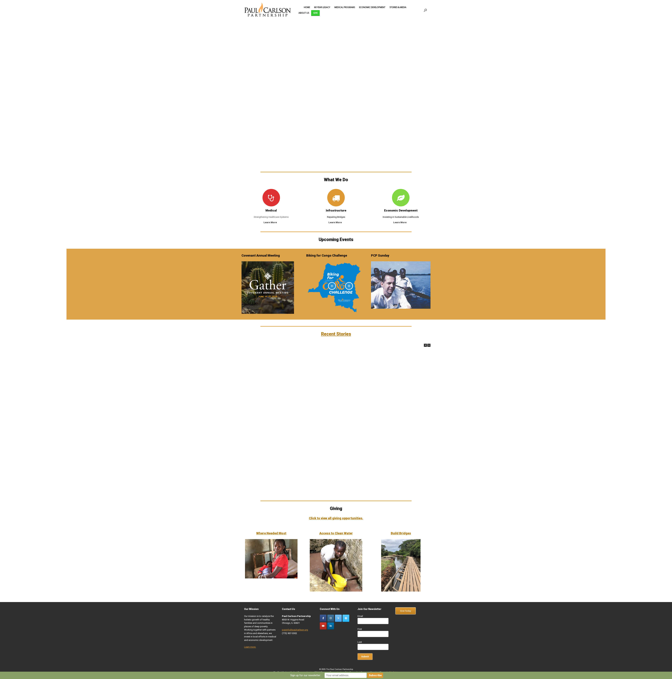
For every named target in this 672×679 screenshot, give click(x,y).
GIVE (315, 12)
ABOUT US (304, 12)
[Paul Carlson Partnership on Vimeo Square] (345, 618)
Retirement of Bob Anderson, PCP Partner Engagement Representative (399, 453)
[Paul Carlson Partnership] (267, 10)
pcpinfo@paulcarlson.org (295, 629)
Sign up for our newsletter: (305, 675)
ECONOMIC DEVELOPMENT (372, 7)
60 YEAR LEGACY (322, 7)
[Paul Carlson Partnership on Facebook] (323, 618)
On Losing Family (263, 492)
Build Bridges (401, 533)
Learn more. (250, 647)
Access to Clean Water (336, 533)
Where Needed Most (271, 533)
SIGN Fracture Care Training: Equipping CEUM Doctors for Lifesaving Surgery (308, 380)
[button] (425, 10)
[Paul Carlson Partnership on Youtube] (323, 626)
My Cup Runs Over (399, 375)
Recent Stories (336, 334)
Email (360, 616)
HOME (307, 7)
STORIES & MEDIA (398, 7)
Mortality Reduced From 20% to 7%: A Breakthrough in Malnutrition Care (263, 380)
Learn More (270, 222)
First (360, 629)
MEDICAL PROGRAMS (344, 7)
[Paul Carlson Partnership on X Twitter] (338, 618)
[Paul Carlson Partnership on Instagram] (330, 618)
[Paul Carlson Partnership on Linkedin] (330, 626)
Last (360, 642)
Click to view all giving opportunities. (336, 518)
